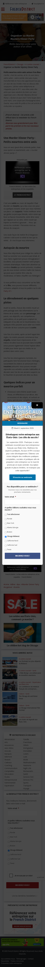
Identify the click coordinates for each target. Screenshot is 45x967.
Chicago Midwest (13, 536)
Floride (9, 519)
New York (10, 523)
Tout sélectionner (13, 514)
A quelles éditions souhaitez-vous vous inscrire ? (20, 508)
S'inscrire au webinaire (22, 477)
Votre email (10, 497)
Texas (9, 549)
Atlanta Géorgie (12, 527)
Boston (9, 532)
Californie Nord (12, 541)
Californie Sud (12, 545)
